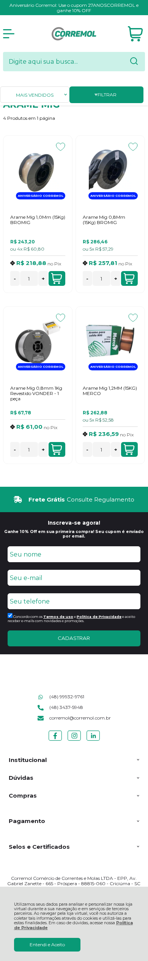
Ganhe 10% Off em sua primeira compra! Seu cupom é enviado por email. (74, 534)
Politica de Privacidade (99, 617)
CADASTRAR (74, 638)
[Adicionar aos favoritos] (60, 147)
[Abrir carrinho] (135, 34)
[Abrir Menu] (8, 34)
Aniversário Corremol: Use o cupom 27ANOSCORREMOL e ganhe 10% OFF (74, 7)
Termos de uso (58, 617)
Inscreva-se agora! (74, 523)
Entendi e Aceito (47, 944)
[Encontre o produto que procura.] (133, 62)
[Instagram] (74, 740)
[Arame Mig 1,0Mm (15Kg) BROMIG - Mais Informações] (37, 171)
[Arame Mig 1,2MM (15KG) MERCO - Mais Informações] (110, 342)
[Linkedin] (93, 740)
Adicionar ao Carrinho (57, 278)
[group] (74, 499)
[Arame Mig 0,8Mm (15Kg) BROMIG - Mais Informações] (110, 171)
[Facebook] (55, 740)
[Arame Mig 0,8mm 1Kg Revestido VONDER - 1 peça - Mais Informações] (37, 342)
